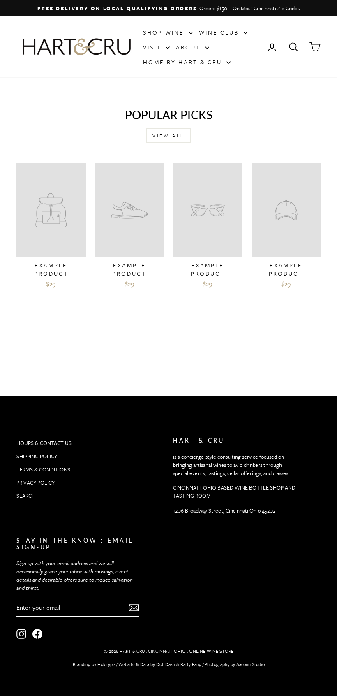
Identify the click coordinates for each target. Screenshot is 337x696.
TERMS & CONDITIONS (43, 469)
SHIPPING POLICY (36, 456)
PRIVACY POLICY (35, 482)
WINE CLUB (220, 32)
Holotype (106, 664)
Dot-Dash (165, 664)
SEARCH (25, 496)
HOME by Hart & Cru (183, 62)
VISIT (153, 47)
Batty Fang (190, 664)
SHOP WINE (165, 32)
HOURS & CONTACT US (44, 443)
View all (168, 135)
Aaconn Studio (250, 664)
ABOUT (189, 47)
